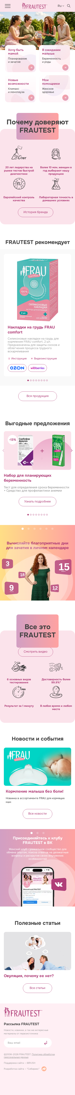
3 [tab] (34, 529)
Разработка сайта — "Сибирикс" (21, 1069)
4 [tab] (40, 529)
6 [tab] (52, 529)
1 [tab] (23, 529)
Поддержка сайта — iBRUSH (19, 1063)
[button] (28, 380)
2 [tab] (29, 529)
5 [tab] (46, 529)
